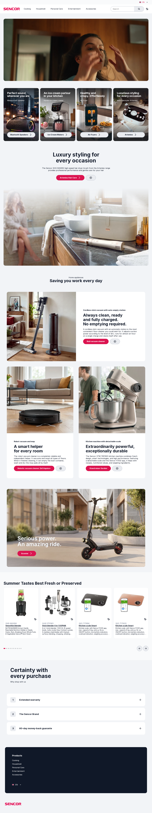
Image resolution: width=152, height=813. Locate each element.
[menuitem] (27, 9)
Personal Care (18, 767)
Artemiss (129, 135)
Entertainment (18, 771)
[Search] (139, 8)
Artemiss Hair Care (68, 178)
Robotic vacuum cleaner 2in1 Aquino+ (34, 468)
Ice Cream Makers (56, 135)
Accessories (17, 775)
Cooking (15, 760)
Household (16, 764)
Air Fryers (92, 135)
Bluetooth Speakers (19, 135)
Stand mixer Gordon (98, 468)
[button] (4, 648)
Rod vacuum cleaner (96, 341)
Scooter (24, 553)
